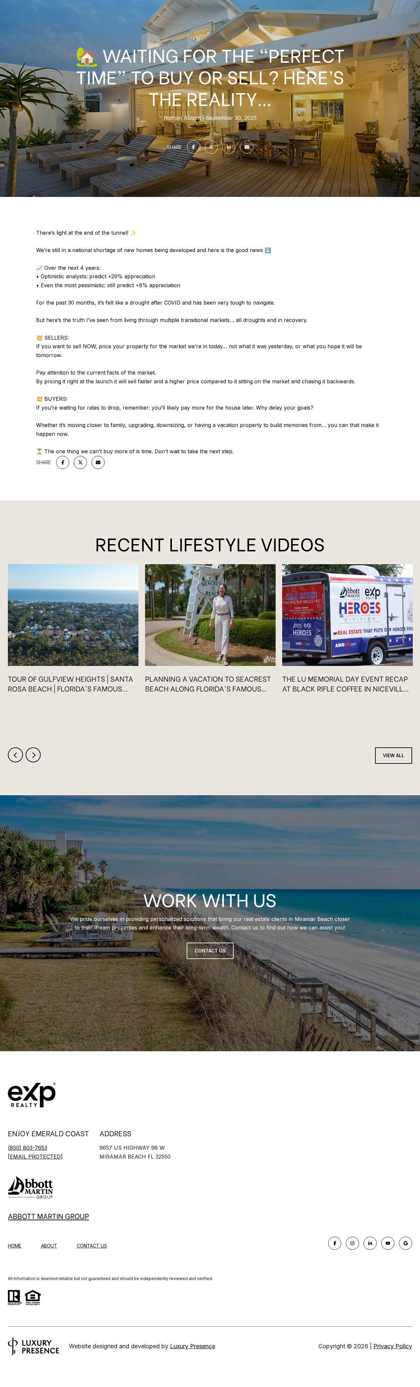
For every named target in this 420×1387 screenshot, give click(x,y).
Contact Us (92, 1245)
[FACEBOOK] (334, 1243)
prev (15, 754)
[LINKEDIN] (370, 1243)
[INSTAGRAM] (352, 1243)
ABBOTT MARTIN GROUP (48, 1216)
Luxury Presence (192, 1346)
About (49, 1245)
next (33, 754)
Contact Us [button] (210, 950)
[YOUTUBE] (387, 1243)
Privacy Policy (392, 1346)
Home (14, 1245)
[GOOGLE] (405, 1243)
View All (393, 755)
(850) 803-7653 (27, 1147)
